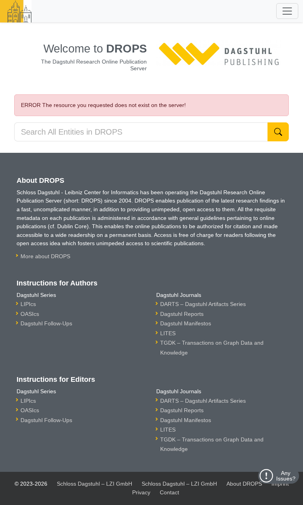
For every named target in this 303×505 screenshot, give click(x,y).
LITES (168, 333)
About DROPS (244, 484)
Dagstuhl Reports (182, 314)
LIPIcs (28, 304)
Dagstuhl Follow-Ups (46, 323)
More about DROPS (45, 256)
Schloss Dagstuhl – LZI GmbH (94, 484)
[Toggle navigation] (287, 11)
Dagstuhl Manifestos (185, 323)
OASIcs (30, 314)
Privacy (141, 492)
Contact (169, 492)
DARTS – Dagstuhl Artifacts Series (203, 304)
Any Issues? (286, 476)
